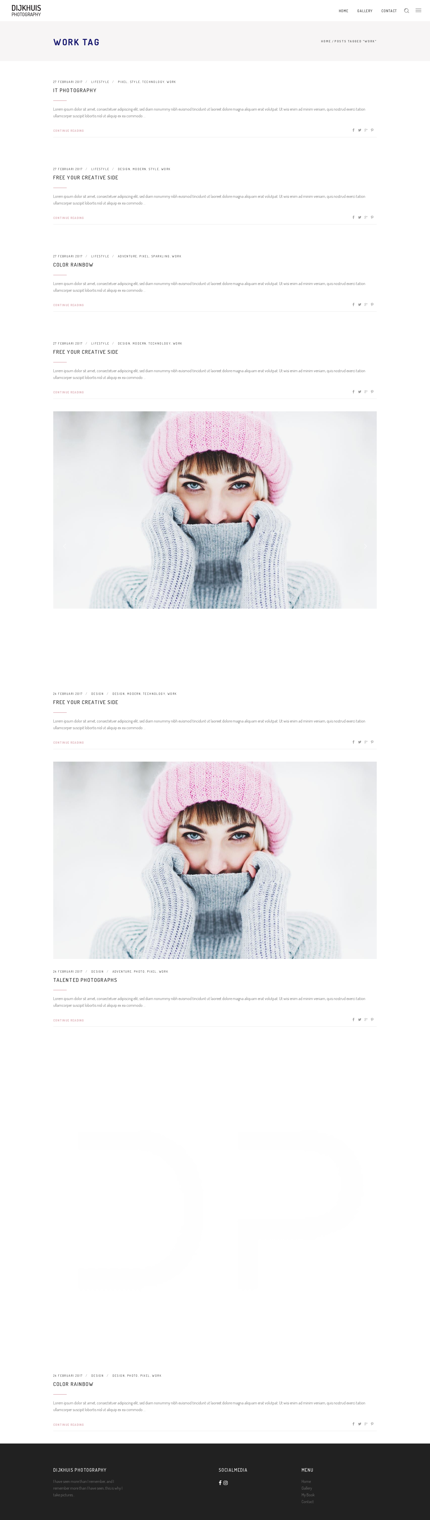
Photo (139, 971)
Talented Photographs (85, 979)
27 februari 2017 (68, 82)
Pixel (123, 82)
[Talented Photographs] (215, 860)
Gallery (307, 1488)
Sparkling (160, 256)
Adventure (127, 256)
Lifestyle (100, 82)
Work (171, 82)
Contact (308, 1501)
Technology (153, 82)
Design (124, 169)
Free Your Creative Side (85, 177)
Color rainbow (73, 264)
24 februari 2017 (68, 694)
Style (135, 82)
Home (326, 41)
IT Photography (75, 90)
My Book (308, 1494)
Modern (139, 169)
